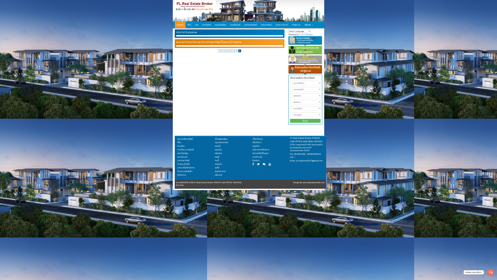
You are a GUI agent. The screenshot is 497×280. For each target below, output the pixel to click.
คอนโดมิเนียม (220, 24)
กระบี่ (217, 160)
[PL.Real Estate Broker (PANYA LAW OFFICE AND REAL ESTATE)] (248, 10)
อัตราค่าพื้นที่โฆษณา (260, 153)
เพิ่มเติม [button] (307, 24)
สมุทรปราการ (220, 171)
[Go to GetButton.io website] (491, 277)
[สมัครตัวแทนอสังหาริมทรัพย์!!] (305, 60)
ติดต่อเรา (256, 160)
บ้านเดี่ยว (181, 146)
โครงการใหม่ (266, 24)
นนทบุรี (218, 146)
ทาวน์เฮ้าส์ (206, 24)
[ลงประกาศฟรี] (305, 41)
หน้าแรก (180, 24)
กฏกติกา (256, 146)
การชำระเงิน (257, 156)
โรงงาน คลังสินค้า (184, 171)
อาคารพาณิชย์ (250, 24)
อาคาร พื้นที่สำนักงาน (186, 167)
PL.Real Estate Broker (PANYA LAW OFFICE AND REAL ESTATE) (306, 139)
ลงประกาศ (282, 24)
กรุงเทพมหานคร (221, 142)
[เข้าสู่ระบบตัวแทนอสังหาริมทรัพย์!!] (305, 70)
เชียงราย (218, 174)
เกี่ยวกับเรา (257, 142)
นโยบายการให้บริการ (260, 149)
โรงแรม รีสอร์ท (183, 164)
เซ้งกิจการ (181, 174)
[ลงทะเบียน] (305, 50)
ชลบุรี (217, 156)
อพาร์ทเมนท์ (235, 24)
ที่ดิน (189, 24)
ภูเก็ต (217, 167)
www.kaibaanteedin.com (314, 182)
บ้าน (196, 24)
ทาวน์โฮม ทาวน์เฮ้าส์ (185, 149)
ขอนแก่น (218, 164)
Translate (308, 34)
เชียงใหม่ (218, 153)
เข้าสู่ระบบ (296, 24)
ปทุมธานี (218, 149)
